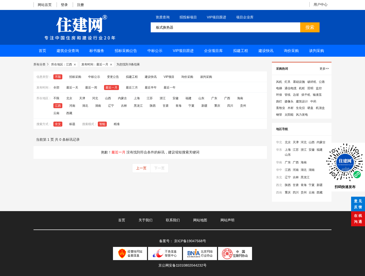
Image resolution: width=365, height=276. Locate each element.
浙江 (163, 98)
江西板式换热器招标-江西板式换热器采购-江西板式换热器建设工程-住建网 (80, 27)
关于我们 (145, 220)
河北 (95, 98)
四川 (230, 105)
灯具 (288, 82)
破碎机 (311, 82)
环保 (279, 94)
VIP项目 (169, 77)
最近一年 (170, 87)
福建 (188, 98)
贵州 (243, 105)
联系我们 (173, 220)
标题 (72, 124)
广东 (214, 98)
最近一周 (91, 87)
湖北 (85, 105)
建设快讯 (265, 50)
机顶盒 (320, 108)
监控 (319, 88)
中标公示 (154, 50)
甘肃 (166, 105)
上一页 (141, 168)
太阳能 (289, 114)
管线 (288, 94)
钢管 (279, 114)
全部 (56, 87)
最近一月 (111, 87)
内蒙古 (122, 98)
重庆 (217, 105)
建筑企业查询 (68, 50)
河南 (72, 105)
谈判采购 (316, 50)
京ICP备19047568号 (190, 241)
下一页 (159, 168)
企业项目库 (213, 50)
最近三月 (132, 87)
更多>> (324, 68)
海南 (240, 98)
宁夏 (191, 105)
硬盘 (310, 108)
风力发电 (302, 114)
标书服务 (96, 50)
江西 (58, 105)
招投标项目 (188, 17)
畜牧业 (280, 108)
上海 (137, 98)
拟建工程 (240, 50)
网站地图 (200, 220)
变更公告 (113, 77)
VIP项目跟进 (216, 17)
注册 (80, 5)
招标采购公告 (126, 50)
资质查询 (163, 17)
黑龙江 (138, 105)
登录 (64, 5)
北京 (69, 98)
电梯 (279, 88)
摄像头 (289, 101)
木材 (290, 108)
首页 (42, 50)
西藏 (69, 113)
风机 (279, 82)
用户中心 (321, 4)
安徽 (176, 98)
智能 (102, 124)
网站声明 (227, 220)
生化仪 (300, 108)
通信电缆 (290, 88)
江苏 (150, 98)
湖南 (98, 105)
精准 (117, 124)
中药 (313, 101)
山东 (201, 98)
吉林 (124, 105)
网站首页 (45, 5)
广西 (227, 98)
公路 (322, 82)
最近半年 (151, 87)
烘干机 (305, 94)
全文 (58, 124)
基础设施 (299, 82)
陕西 (153, 105)
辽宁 (111, 105)
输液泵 (317, 94)
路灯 (279, 101)
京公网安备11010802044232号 (182, 265)
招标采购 (75, 77)
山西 (108, 98)
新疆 (204, 105)
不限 (58, 77)
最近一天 (72, 87)
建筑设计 (302, 101)
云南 (56, 113)
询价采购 (291, 50)
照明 (310, 88)
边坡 (296, 94)
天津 (82, 98)
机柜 (302, 88)
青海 (179, 105)
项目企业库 (245, 17)
